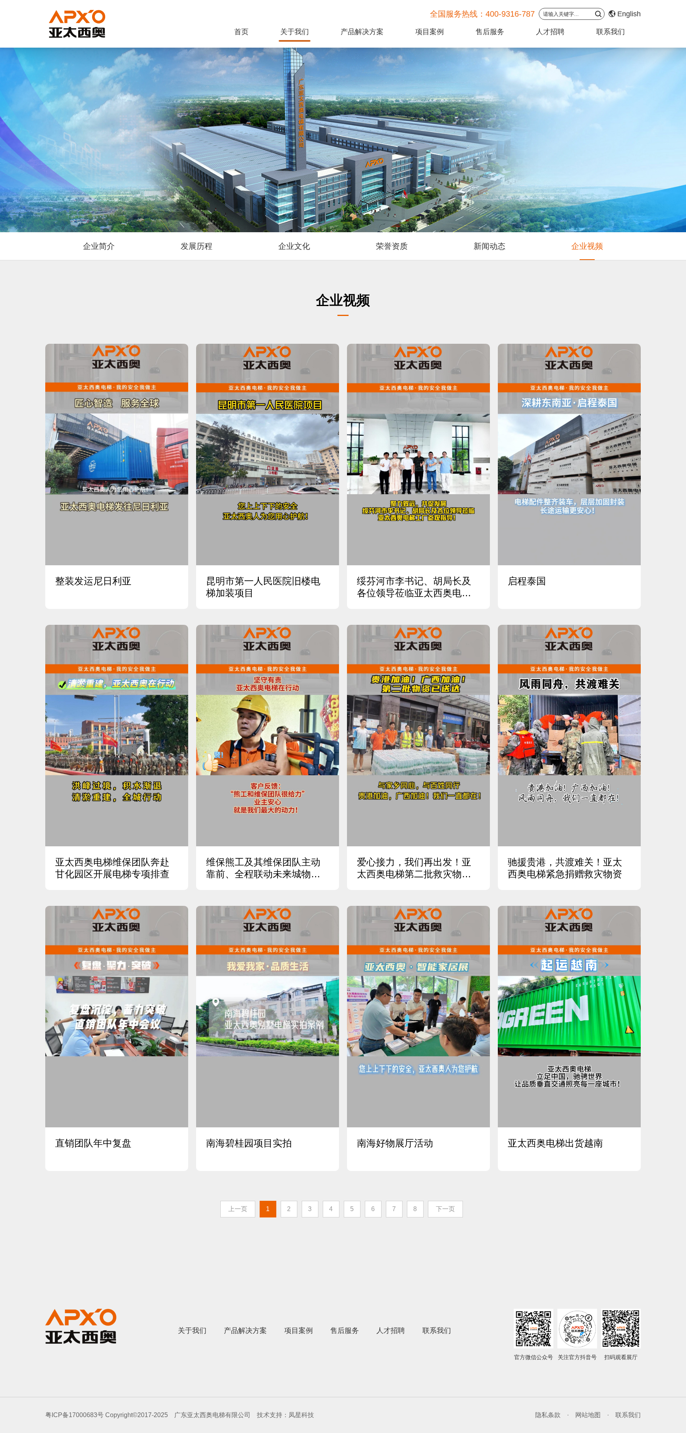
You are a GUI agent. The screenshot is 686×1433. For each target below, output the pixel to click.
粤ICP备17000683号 (74, 1415)
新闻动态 (489, 246)
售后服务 (490, 32)
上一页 (237, 1209)
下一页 (445, 1209)
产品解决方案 (362, 32)
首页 (241, 32)
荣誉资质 (392, 246)
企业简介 (99, 246)
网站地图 (588, 1415)
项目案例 (429, 32)
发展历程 (196, 246)
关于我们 (294, 32)
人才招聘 (550, 32)
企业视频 (587, 246)
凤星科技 (301, 1415)
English (629, 14)
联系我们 (610, 32)
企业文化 (294, 246)
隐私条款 (548, 1415)
